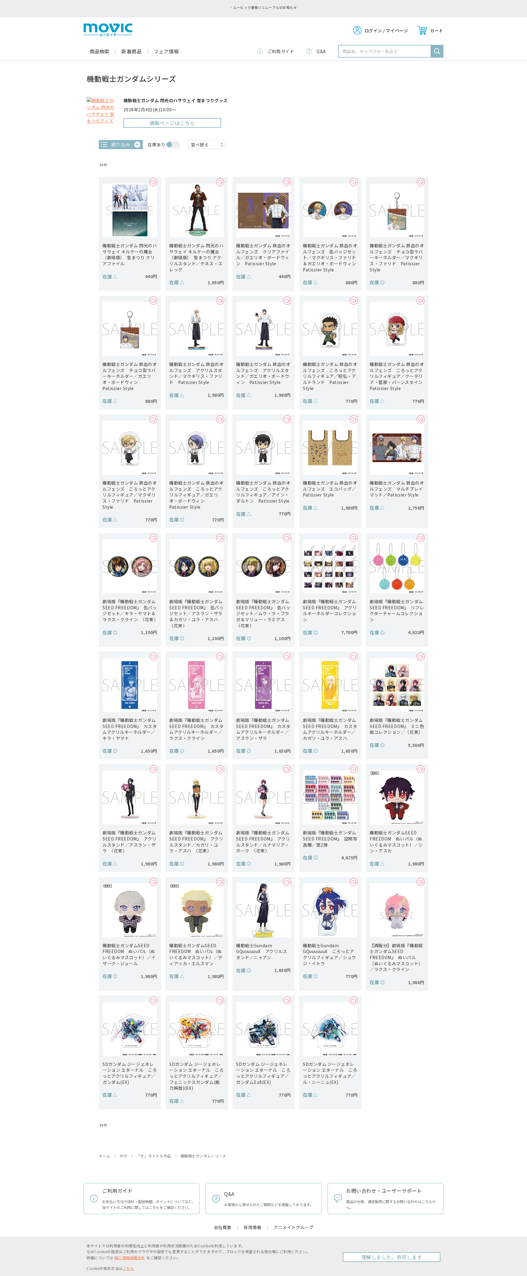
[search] (437, 51)
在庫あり (156, 145)
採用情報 (252, 1227)
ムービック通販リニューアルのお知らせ (265, 7)
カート (436, 30)
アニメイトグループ (293, 1227)
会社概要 (222, 1227)
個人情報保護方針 (129, 1257)
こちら (128, 1268)
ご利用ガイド (280, 51)
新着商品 (131, 51)
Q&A (321, 51)
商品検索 (99, 51)
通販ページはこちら (172, 123)
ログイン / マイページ (386, 30)
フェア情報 (166, 51)
